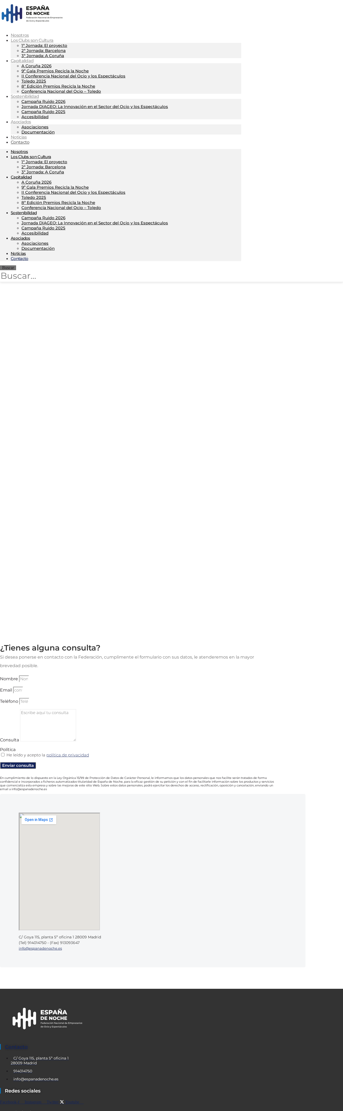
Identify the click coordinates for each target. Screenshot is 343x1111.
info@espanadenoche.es (40, 948)
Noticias (18, 253)
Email (6, 690)
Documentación (38, 132)
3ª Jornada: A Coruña (42, 55)
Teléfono (9, 701)
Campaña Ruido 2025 (43, 111)
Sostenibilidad (25, 96)
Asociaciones (35, 126)
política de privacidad (67, 754)
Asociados (21, 121)
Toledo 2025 (33, 81)
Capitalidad (22, 60)
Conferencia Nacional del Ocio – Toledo (61, 91)
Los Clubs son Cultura (32, 40)
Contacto (20, 142)
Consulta (10, 739)
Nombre (9, 678)
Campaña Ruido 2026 (43, 101)
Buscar (8, 267)
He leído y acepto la (47, 754)
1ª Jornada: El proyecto (44, 45)
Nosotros (19, 151)
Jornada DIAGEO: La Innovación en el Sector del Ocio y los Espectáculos (94, 106)
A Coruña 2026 (36, 65)
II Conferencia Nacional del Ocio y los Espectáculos (73, 76)
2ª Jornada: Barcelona (43, 50)
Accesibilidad (35, 116)
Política (8, 749)
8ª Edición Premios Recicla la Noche (58, 86)
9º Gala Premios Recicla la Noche (55, 70)
